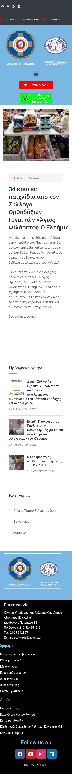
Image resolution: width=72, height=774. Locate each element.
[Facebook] (2, 6)
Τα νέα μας (21, 521)
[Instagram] (13, 6)
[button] (36, 74)
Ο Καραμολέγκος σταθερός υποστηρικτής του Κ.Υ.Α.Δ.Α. (44, 461)
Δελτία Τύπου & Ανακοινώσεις (35, 510)
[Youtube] (8, 6)
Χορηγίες (20, 532)
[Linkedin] (19, 6)
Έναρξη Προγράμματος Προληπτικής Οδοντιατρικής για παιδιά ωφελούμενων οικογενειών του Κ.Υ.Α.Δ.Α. (36, 430)
